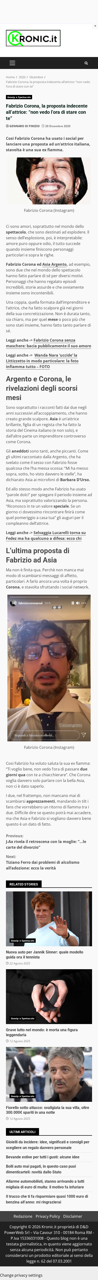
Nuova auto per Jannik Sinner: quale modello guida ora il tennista (49, 918)
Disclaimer (72, 1216)
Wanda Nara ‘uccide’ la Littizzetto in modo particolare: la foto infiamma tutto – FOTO (42, 361)
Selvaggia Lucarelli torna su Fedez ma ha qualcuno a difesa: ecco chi (46, 535)
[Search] (86, 63)
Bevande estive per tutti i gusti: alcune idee (42, 1157)
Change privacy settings (21, 1275)
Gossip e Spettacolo (19, 97)
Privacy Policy (48, 1216)
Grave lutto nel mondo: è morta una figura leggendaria (49, 996)
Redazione (23, 1216)
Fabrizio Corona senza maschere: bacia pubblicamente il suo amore (48, 343)
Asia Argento (54, 264)
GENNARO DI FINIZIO (25, 126)
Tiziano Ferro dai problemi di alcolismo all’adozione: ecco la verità (42, 862)
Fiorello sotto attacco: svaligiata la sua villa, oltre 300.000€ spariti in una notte (49, 1074)
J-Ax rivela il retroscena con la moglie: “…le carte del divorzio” (46, 841)
